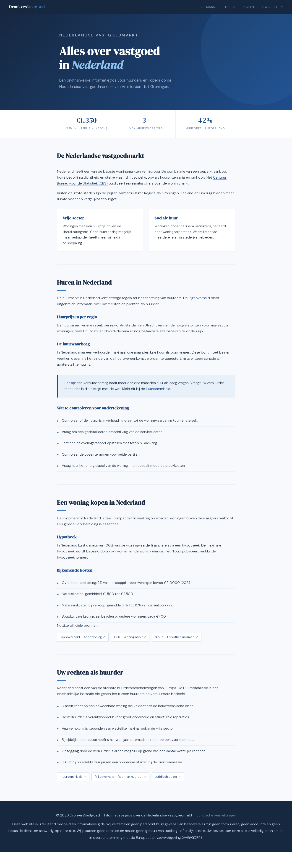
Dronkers (27, 7)
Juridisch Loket (166, 777)
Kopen (249, 7)
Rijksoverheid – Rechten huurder (119, 777)
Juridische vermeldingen (216, 815)
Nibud (176, 551)
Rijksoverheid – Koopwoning (81, 637)
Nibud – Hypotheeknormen (174, 637)
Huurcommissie (158, 389)
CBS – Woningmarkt (128, 637)
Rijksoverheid (199, 298)
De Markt (209, 7)
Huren (230, 7)
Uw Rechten (272, 7)
